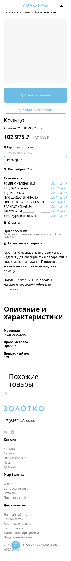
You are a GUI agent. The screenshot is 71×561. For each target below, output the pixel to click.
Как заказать (13, 519)
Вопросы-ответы (16, 488)
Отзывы (10, 493)
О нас (8, 484)
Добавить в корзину (36, 95)
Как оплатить (14, 528)
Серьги (9, 453)
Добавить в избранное (36, 110)
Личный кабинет (16, 514)
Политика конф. (15, 497)
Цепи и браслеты (16, 458)
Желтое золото (46, 12)
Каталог (10, 12)
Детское (10, 467)
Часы (7, 462)
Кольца (25, 12)
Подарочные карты (18, 537)
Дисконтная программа (21, 533)
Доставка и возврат (18, 523)
